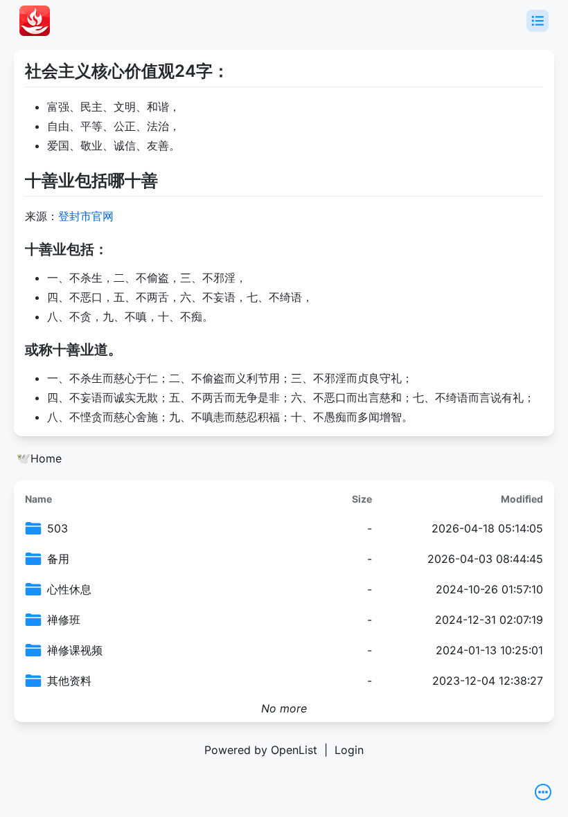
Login (349, 750)
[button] (537, 21)
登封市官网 (86, 216)
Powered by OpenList (260, 750)
